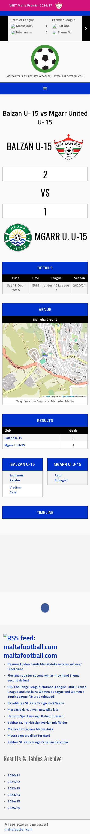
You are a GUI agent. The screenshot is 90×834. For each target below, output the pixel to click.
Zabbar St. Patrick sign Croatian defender (38, 742)
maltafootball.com (30, 655)
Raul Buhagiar (61, 477)
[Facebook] (45, 607)
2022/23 (14, 788)
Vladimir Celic (16, 490)
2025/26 (14, 807)
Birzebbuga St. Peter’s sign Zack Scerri (36, 702)
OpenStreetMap (68, 396)
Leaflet (47, 396)
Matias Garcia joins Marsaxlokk (30, 728)
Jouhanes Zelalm (17, 477)
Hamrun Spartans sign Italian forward (35, 715)
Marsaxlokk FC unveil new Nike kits (33, 709)
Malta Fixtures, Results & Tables (29, 76)
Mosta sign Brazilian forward (29, 735)
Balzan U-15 (13, 437)
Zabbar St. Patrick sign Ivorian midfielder (37, 722)
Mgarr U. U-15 (14, 445)
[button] (45, 355)
